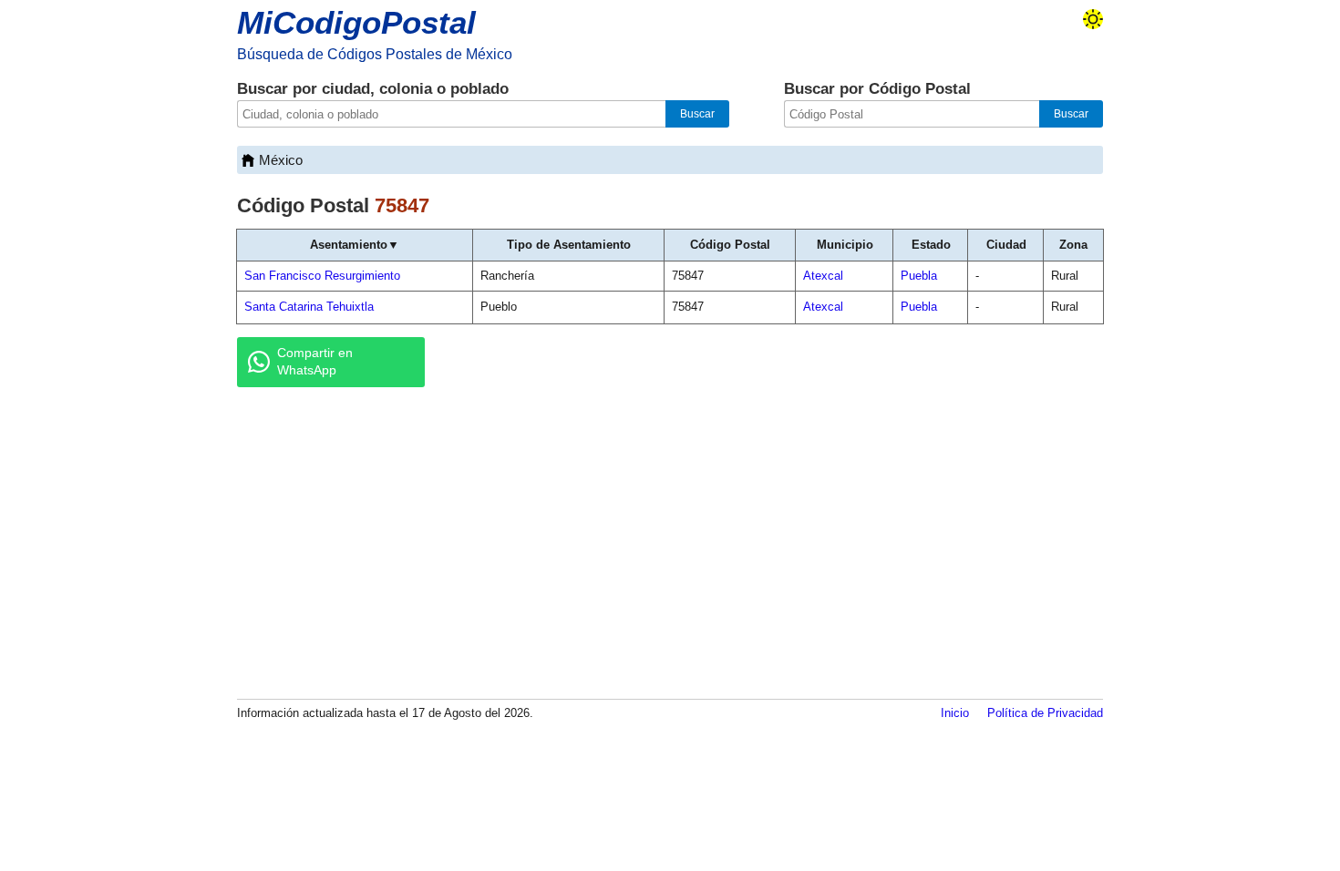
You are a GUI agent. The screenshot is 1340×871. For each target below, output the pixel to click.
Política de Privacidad (1045, 713)
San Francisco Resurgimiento (322, 275)
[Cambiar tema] (1093, 19)
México (281, 160)
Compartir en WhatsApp (315, 361)
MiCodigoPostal (356, 22)
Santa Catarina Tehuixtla (309, 306)
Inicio (955, 713)
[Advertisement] (670, 542)
